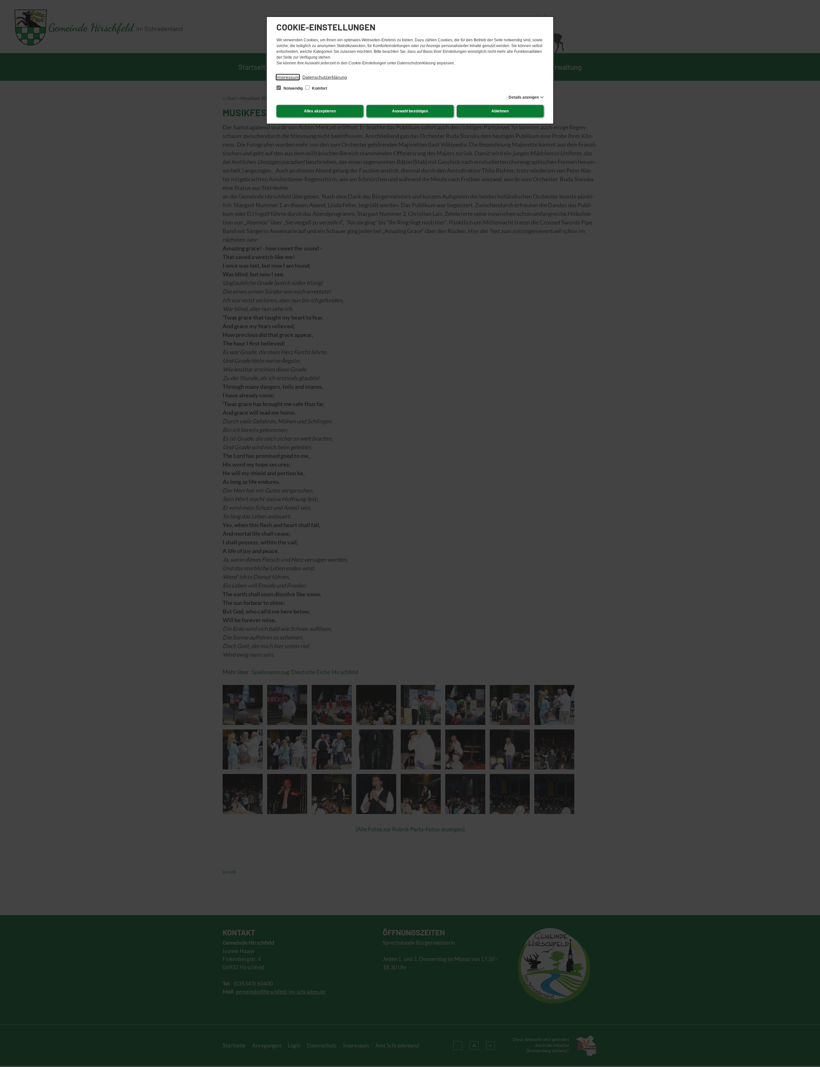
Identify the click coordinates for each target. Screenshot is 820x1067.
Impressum (287, 77)
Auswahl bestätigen (410, 111)
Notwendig (293, 88)
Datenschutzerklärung (324, 77)
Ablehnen (500, 111)
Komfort (319, 88)
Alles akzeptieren (320, 111)
